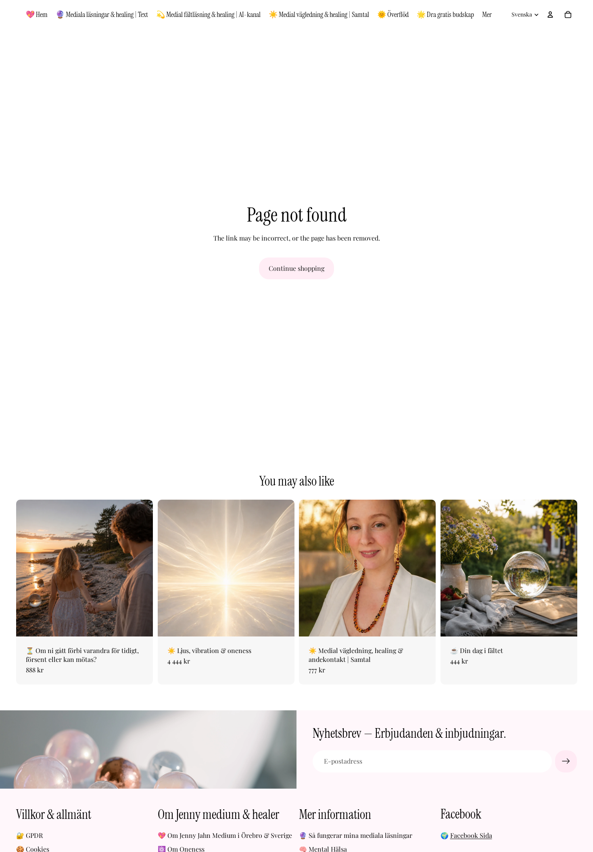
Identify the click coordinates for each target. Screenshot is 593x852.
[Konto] (550, 14)
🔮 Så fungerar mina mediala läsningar (355, 835)
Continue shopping (296, 268)
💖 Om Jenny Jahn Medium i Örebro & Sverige (225, 835)
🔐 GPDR (29, 835)
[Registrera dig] (566, 761)
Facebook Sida (471, 835)
